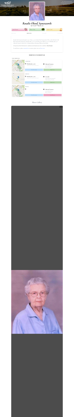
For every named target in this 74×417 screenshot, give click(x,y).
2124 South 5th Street (49, 65)
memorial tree (26, 48)
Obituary (13, 33)
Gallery (44, 33)
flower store (42, 48)
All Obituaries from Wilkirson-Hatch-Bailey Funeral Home (67, 3)
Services (29, 33)
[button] (18, 64)
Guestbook (60, 33)
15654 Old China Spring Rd (50, 78)
